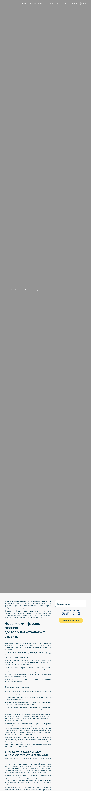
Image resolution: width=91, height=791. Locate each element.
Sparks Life (9, 290)
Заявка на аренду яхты (70, 620)
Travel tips (19, 290)
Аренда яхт (8, 653)
